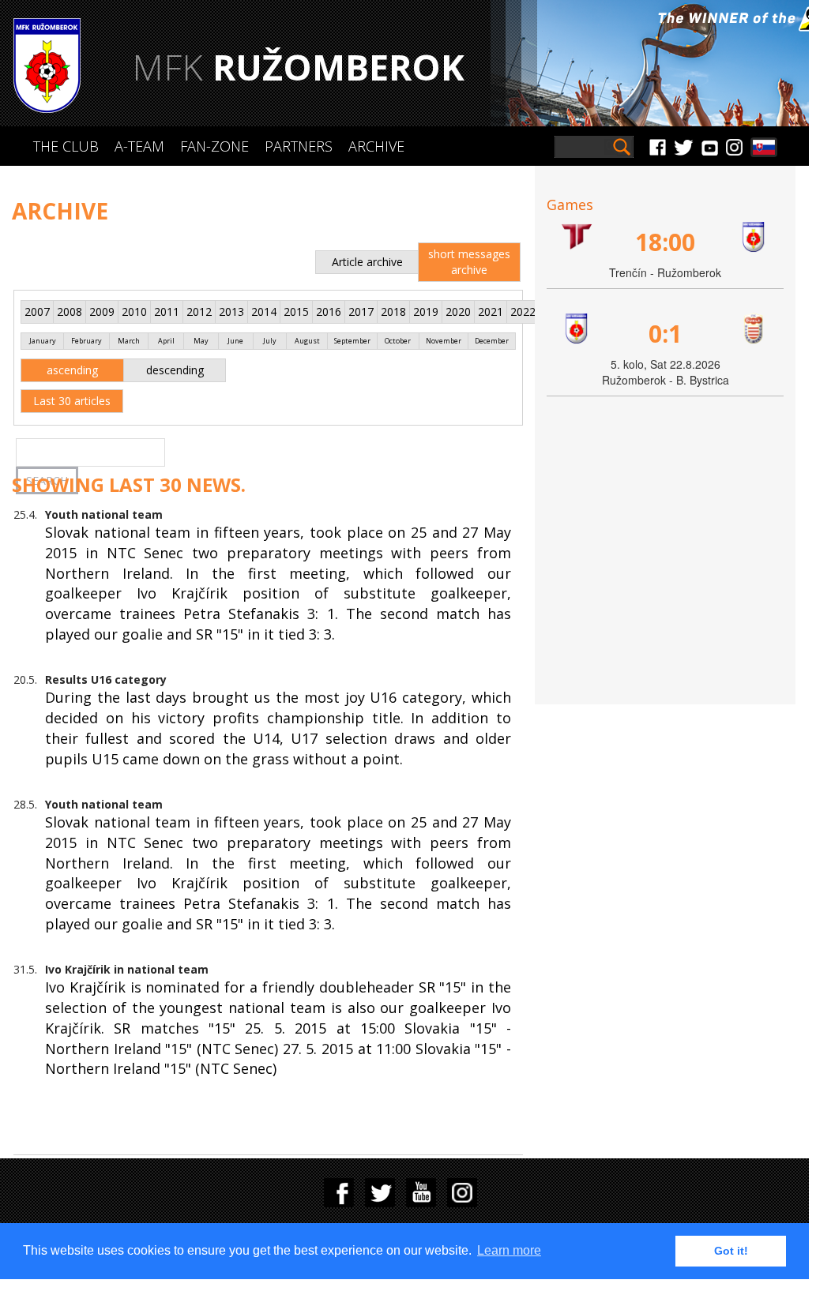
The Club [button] (66, 146)
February (86, 341)
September (352, 341)
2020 (458, 311)
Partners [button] (299, 146)
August (307, 341)
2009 (102, 311)
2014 (263, 311)
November (443, 341)
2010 (134, 311)
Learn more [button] (509, 1250)
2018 (393, 311)
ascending (72, 369)
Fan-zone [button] (214, 146)
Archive (376, 146)
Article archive (367, 261)
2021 (490, 311)
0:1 (665, 333)
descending (175, 369)
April (166, 341)
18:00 (665, 242)
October (398, 341)
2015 (296, 311)
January (42, 341)
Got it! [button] (731, 1250)
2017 (361, 311)
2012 (199, 311)
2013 (231, 311)
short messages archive (469, 261)
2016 (328, 311)
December (492, 341)
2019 (425, 311)
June (235, 341)
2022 (523, 311)
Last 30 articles (72, 400)
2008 (69, 311)
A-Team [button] (139, 146)
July (269, 341)
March (129, 341)
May (201, 341)
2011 (166, 311)
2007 (37, 311)
